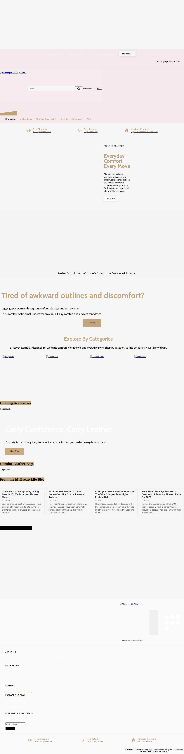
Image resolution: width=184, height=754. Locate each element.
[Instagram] (172, 617)
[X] (172, 622)
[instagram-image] (15, 547)
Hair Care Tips (17, 703)
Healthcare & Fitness (20, 705)
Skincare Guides (18, 708)
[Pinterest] (178, 617)
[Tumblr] (166, 622)
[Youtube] (166, 628)
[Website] (178, 622)
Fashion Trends (17, 700)
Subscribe (10, 729)
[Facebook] (166, 617)
